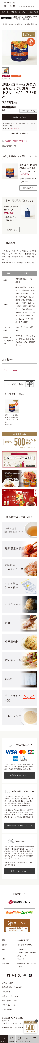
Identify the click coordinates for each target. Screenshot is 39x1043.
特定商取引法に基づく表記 (12, 987)
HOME (5, 24)
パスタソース (12, 24)
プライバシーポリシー (10, 1005)
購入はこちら (28, 188)
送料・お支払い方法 (9, 1001)
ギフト (24, 12)
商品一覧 (5, 12)
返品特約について (9, 146)
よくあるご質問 (8, 983)
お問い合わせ (7, 1009)
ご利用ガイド (7, 992)
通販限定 (14, 12)
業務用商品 (34, 12)
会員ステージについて (10, 996)
